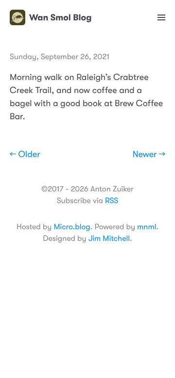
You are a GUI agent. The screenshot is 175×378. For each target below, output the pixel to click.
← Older (25, 154)
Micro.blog (71, 226)
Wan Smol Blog (60, 17)
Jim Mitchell (109, 238)
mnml (146, 226)
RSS (111, 200)
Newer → (149, 154)
